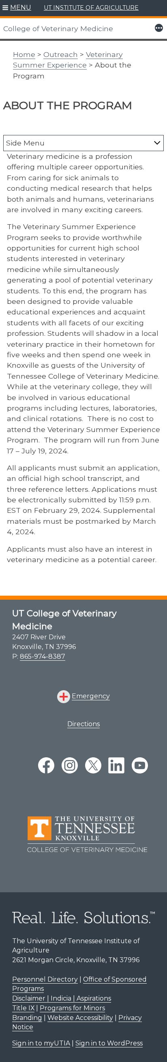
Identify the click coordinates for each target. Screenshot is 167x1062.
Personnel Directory (45, 979)
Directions (83, 724)
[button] (17, 8)
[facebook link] (46, 765)
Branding (27, 1018)
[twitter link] (93, 765)
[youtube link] (140, 765)
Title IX (23, 1008)
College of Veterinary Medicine (58, 28)
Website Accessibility (80, 1018)
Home (24, 54)
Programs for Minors (72, 1008)
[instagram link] (70, 765)
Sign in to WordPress (109, 1043)
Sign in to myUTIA (41, 1043)
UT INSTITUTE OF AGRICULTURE (91, 7)
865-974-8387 (42, 656)
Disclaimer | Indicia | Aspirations (61, 998)
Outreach (60, 54)
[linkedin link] (116, 765)
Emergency (91, 696)
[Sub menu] (157, 142)
